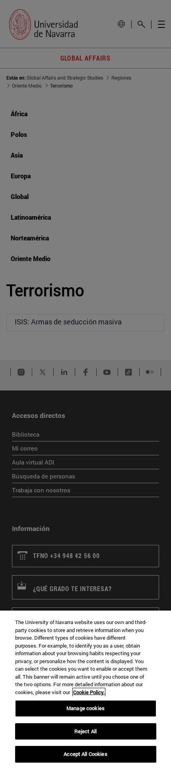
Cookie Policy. (89, 692)
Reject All (85, 731)
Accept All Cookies (85, 753)
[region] (85, 690)
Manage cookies (85, 708)
